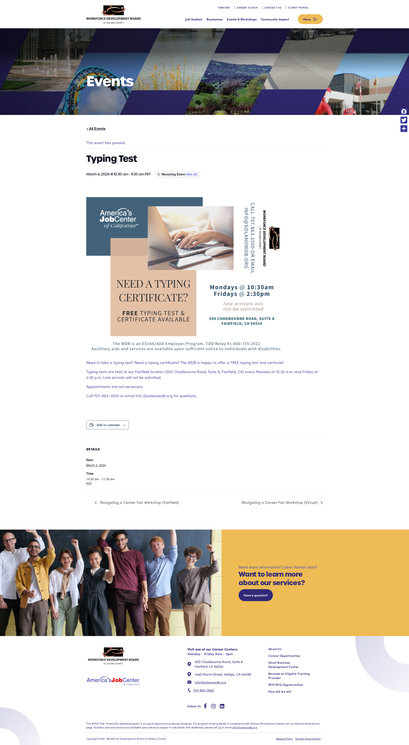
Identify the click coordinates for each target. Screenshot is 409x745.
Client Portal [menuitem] (298, 7)
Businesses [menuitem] (215, 19)
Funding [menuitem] (224, 7)
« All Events (95, 128)
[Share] (404, 128)
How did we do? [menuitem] (280, 691)
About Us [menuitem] (274, 649)
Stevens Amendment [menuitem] (308, 738)
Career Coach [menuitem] (247, 7)
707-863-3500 (203, 690)
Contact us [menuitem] (272, 7)
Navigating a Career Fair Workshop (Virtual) (280, 502)
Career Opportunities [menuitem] (284, 655)
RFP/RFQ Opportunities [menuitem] (285, 684)
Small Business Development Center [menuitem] (283, 664)
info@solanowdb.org (210, 682)
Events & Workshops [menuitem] (241, 19)
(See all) (191, 174)
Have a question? (256, 595)
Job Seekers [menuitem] (193, 19)
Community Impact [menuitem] (275, 19)
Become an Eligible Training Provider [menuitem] (289, 675)
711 (219, 727)
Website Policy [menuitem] (284, 738)
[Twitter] (404, 120)
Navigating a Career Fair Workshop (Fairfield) (139, 502)
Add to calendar (108, 425)
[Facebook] (404, 111)
